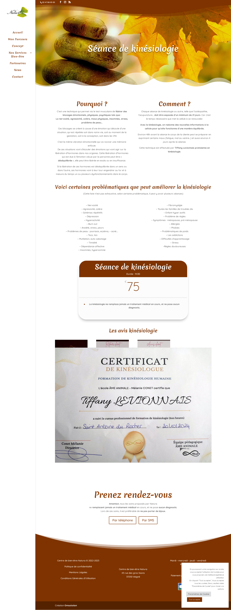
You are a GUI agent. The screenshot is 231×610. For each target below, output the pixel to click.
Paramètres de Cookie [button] (198, 594)
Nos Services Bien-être (18, 54)
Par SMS (148, 520)
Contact (17, 76)
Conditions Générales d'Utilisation (78, 578)
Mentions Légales (78, 572)
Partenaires (18, 63)
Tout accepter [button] (194, 599)
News (17, 70)
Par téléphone (122, 520)
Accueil (18, 32)
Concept (17, 46)
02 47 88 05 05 (48, 2)
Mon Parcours (17, 39)
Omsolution (71, 605)
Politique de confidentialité (78, 566)
